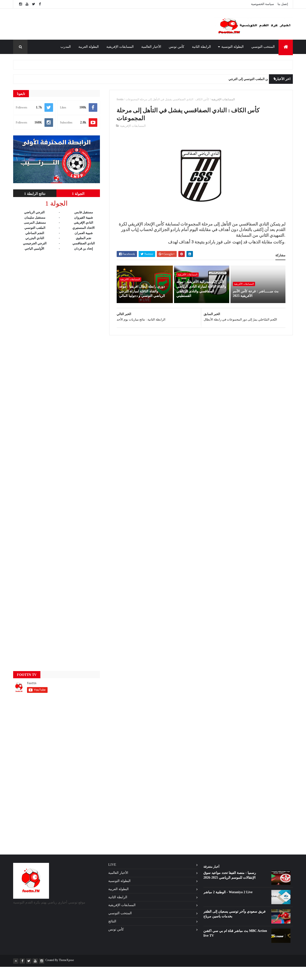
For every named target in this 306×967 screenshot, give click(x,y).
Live (112, 864)
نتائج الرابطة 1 (34, 194)
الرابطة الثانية (201, 46)
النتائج (112, 921)
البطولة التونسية (232, 46)
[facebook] (40, 4)
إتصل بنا (283, 4)
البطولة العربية (88, 46)
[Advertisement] (114, 24)
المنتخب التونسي (263, 46)
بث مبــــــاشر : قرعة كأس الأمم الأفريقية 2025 (256, 293)
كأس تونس (176, 46)
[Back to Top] (15, 961)
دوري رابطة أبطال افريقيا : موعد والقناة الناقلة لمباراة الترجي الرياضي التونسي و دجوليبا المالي (142, 291)
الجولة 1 (78, 194)
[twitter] (33, 4)
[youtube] (27, 4)
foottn (120, 99)
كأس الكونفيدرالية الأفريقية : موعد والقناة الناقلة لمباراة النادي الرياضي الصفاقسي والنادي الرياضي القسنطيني (201, 289)
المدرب (65, 46)
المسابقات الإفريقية (120, 46)
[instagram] (20, 4)
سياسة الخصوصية (262, 4)
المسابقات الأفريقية (244, 284)
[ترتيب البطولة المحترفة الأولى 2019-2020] (56, 182)
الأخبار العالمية (151, 46)
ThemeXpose (66, 960)
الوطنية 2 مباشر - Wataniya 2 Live (227, 892)
